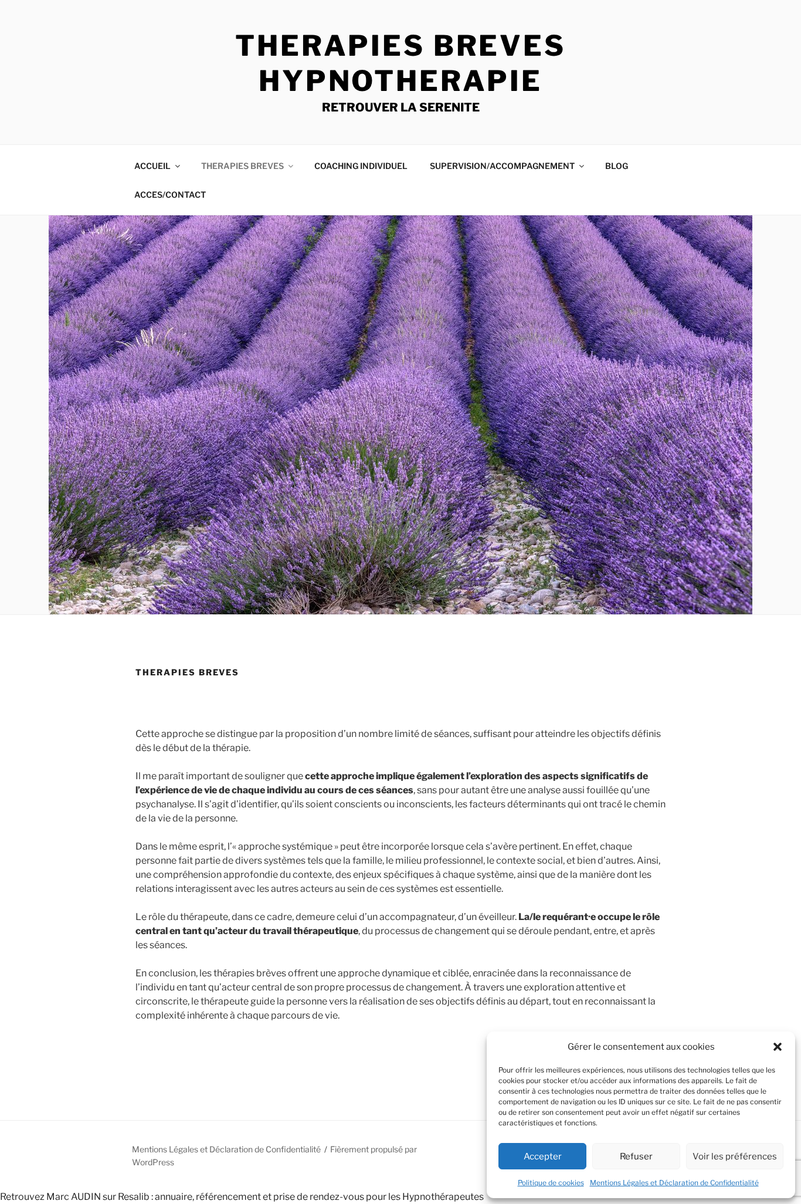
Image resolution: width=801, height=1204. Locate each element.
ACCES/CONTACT (170, 194)
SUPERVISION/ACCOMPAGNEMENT (502, 166)
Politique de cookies (551, 1182)
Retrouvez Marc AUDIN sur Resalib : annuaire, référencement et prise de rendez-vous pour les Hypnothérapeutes (242, 1196)
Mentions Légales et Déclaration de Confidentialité (674, 1182)
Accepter (543, 1156)
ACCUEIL (152, 166)
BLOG (616, 166)
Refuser (636, 1156)
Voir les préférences (735, 1156)
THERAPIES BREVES (242, 166)
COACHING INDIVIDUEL (361, 166)
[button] (777, 1047)
